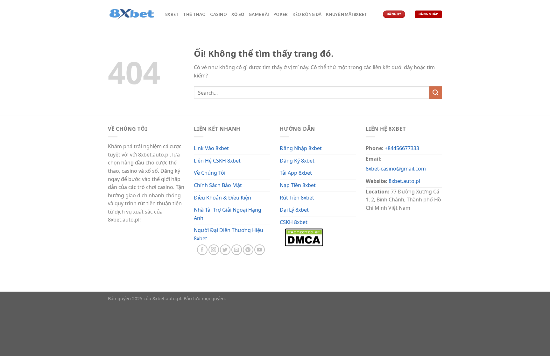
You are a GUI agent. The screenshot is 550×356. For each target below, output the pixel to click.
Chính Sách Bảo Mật (218, 185)
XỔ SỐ (237, 14)
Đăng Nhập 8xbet (301, 148)
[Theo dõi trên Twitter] (225, 249)
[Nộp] (435, 92)
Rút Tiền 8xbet (297, 197)
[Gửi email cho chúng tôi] (236, 249)
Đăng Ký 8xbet (297, 160)
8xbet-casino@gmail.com (396, 168)
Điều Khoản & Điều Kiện (222, 197)
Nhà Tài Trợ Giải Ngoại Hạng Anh (227, 214)
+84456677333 (402, 148)
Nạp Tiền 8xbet (298, 185)
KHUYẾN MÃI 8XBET (346, 14)
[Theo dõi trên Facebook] (202, 249)
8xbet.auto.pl (404, 181)
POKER (280, 14)
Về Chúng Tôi (209, 172)
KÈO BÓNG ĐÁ (307, 14)
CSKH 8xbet (293, 222)
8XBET (172, 14)
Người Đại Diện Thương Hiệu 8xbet (228, 234)
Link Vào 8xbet (211, 148)
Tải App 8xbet (296, 172)
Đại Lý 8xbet (294, 209)
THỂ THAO (194, 14)
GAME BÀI (259, 14)
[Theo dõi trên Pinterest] (248, 249)
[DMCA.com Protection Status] (304, 236)
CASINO (218, 14)
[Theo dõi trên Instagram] (213, 249)
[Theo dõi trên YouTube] (259, 249)
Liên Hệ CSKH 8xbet (217, 160)
